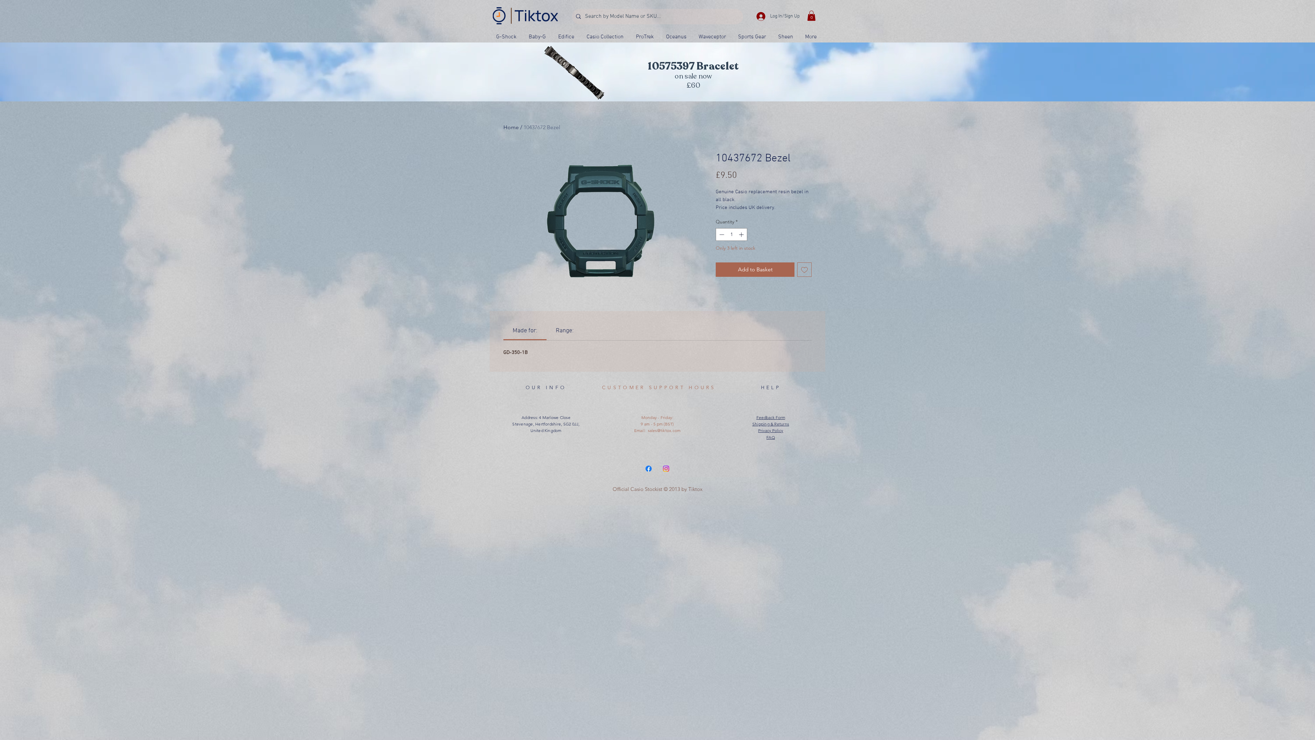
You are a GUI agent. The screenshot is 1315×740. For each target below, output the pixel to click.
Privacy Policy (770, 430)
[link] (525, 330)
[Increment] (742, 235)
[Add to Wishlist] (804, 269)
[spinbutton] (731, 235)
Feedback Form (770, 417)
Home (511, 127)
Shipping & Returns (770, 424)
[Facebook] (648, 469)
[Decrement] (721, 235)
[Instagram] (666, 469)
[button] (811, 16)
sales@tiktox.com (664, 430)
